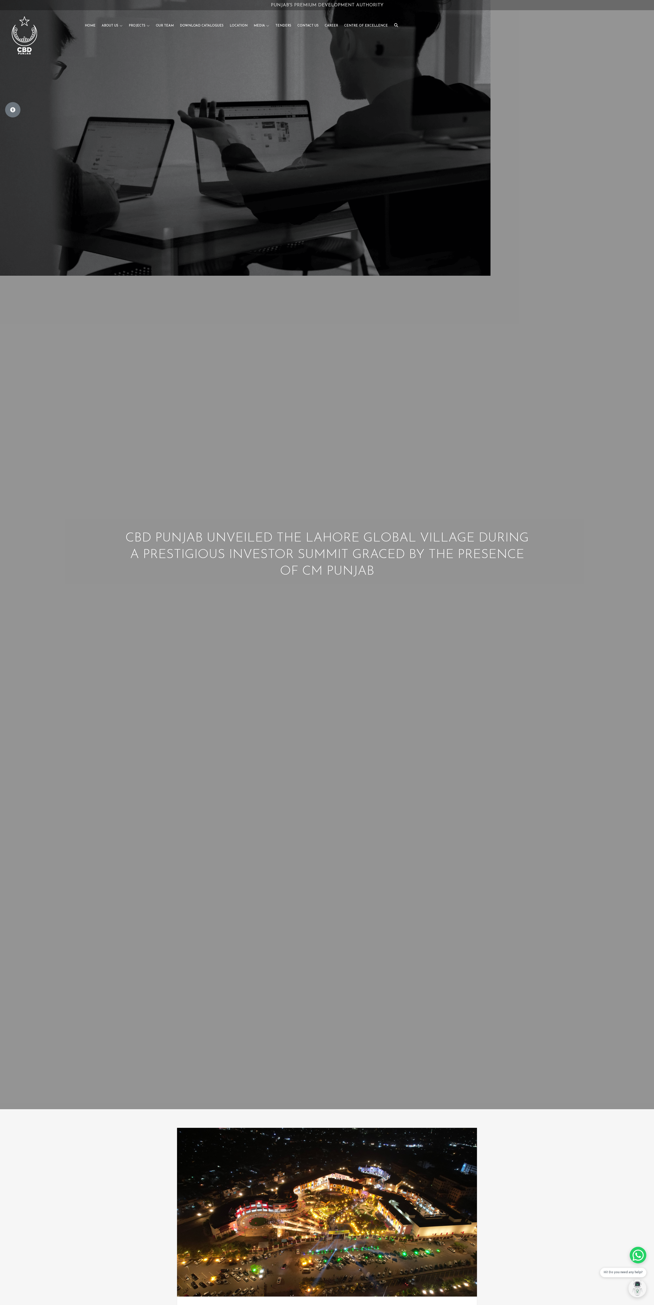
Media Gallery (348, 5)
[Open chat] (637, 1288)
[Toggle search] (396, 25)
